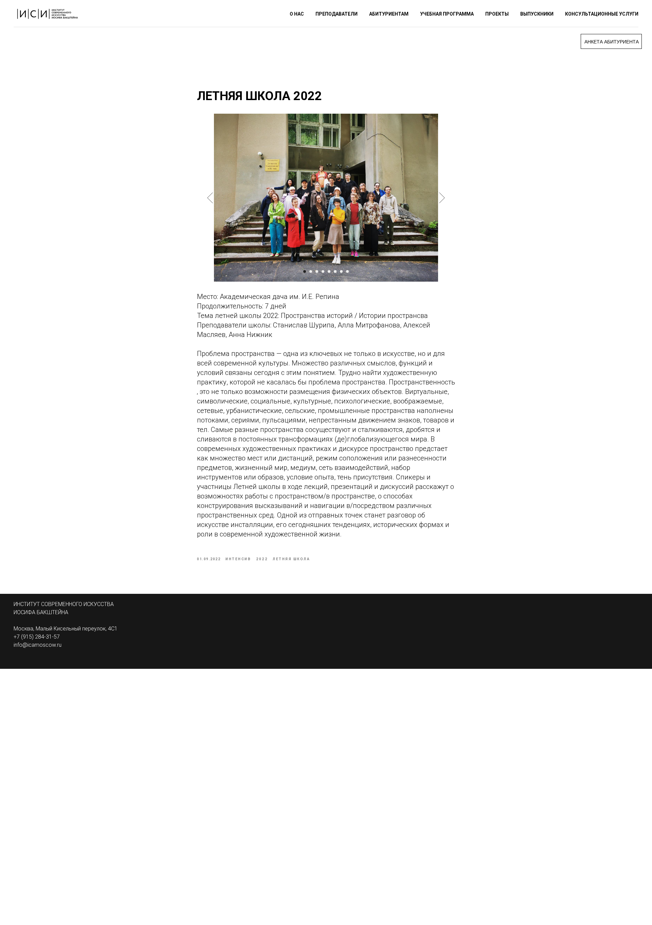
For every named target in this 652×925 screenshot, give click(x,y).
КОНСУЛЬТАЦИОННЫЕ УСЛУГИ (601, 14)
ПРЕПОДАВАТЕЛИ (336, 14)
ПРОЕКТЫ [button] (497, 14)
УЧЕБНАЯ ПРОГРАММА (447, 14)
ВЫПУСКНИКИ (537, 14)
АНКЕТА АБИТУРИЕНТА (611, 41)
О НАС (297, 14)
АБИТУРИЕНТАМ (389, 14)
